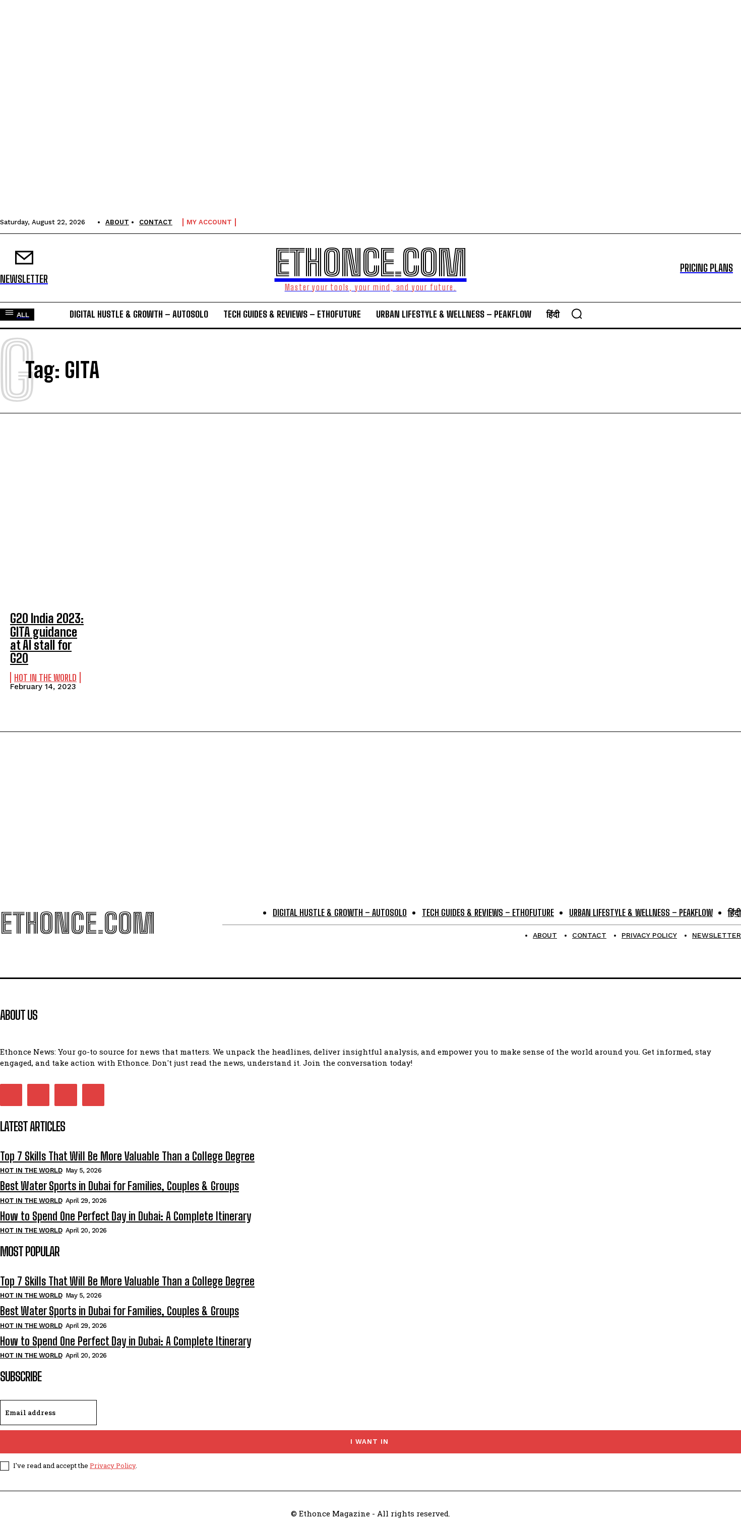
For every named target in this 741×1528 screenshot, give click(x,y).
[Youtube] (93, 1095)
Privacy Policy (113, 1465)
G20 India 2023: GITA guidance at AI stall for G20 (47, 638)
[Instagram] (38, 1095)
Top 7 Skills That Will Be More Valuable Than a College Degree (127, 1156)
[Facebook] (11, 1095)
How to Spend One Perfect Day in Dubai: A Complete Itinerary (125, 1216)
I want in (369, 1441)
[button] (577, 313)
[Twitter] (65, 1095)
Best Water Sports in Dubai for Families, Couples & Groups (119, 1186)
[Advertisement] (370, 513)
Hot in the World (45, 677)
